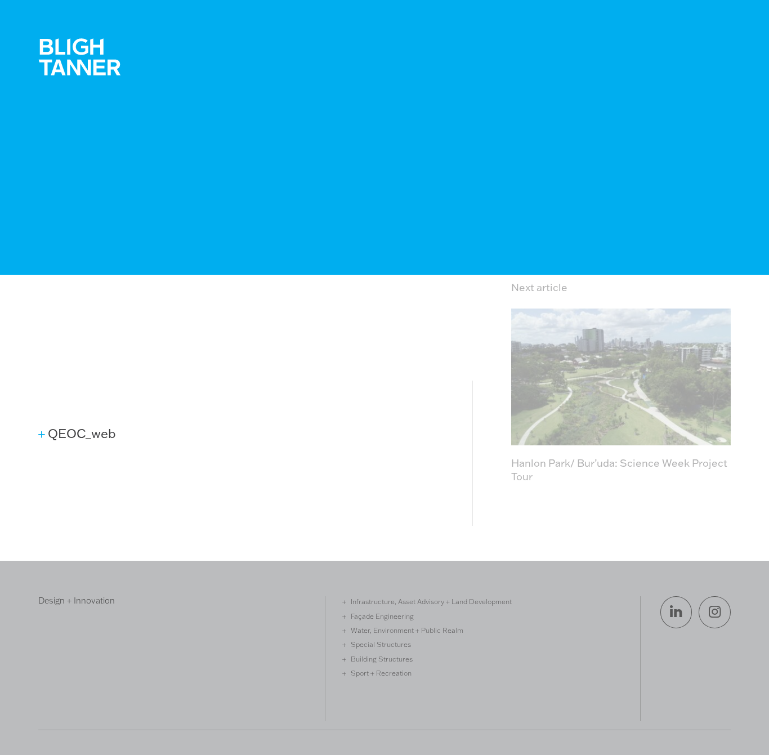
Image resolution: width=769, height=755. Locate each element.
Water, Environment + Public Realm (407, 630)
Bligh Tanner (79, 56)
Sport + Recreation (381, 672)
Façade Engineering (382, 615)
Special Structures (381, 644)
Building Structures (382, 658)
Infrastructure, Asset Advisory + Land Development (431, 601)
